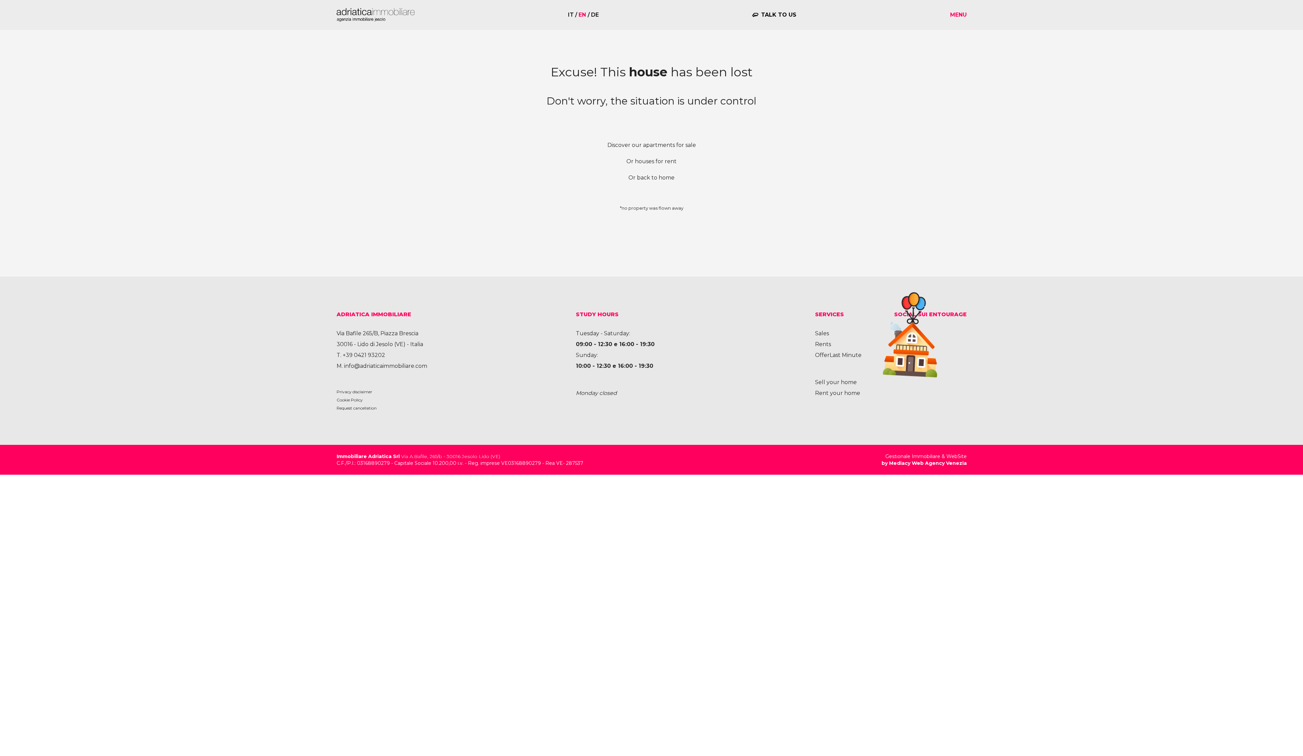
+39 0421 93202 (364, 355)
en (582, 15)
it (571, 15)
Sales (822, 333)
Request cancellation (357, 408)
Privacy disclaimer (354, 391)
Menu (958, 15)
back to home (656, 177)
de (595, 15)
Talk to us (778, 15)
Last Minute (846, 355)
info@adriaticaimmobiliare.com (385, 366)
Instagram (908, 344)
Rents (823, 344)
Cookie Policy (350, 399)
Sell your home (836, 382)
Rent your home (837, 393)
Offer (822, 355)
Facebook (907, 333)
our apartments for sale (664, 145)
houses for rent (656, 161)
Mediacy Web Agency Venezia (928, 463)
